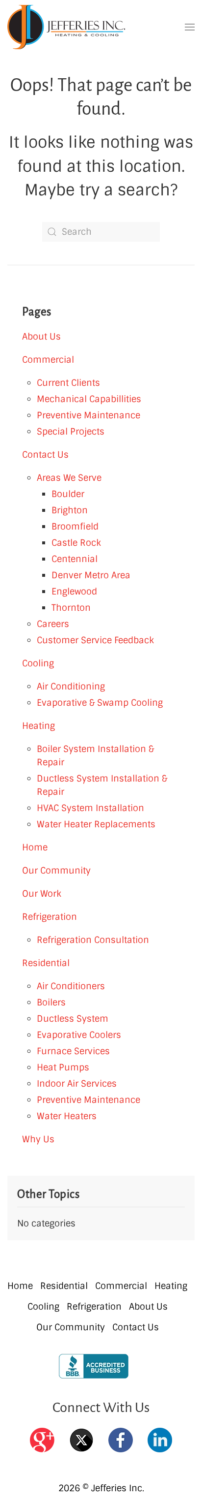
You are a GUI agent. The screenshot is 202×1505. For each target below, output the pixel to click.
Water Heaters (67, 1116)
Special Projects (70, 432)
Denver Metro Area (90, 575)
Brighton (69, 510)
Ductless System (72, 1019)
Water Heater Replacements (96, 824)
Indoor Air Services (77, 1084)
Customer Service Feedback (95, 640)
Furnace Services (73, 1051)
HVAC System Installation (90, 808)
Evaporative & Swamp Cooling (100, 703)
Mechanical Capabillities (89, 399)
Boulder (67, 494)
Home (35, 847)
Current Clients (68, 383)
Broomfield (75, 527)
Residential (46, 963)
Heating (38, 726)
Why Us (38, 1139)
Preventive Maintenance (88, 415)
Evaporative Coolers (79, 1035)
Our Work (41, 894)
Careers (53, 624)
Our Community (56, 871)
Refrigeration (49, 917)
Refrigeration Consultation (93, 940)
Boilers (51, 1002)
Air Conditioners (71, 986)
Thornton (71, 608)
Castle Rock (76, 543)
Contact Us (45, 455)
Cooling (38, 663)
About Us (41, 337)
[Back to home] (66, 27)
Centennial (74, 559)
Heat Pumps (63, 1067)
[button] (190, 27)
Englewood (74, 591)
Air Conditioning (71, 686)
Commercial (48, 360)
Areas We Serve (69, 478)
